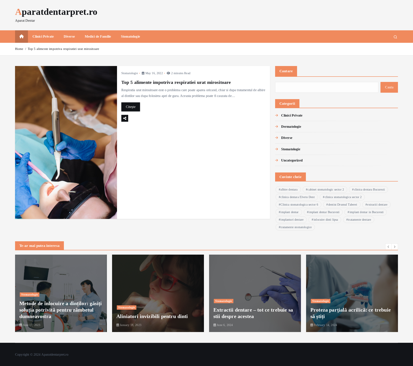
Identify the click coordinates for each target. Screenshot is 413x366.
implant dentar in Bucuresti (367, 212)
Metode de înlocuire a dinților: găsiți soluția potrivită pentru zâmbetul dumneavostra (60, 310)
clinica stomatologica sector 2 (343, 197)
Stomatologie (130, 36)
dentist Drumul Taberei (342, 204)
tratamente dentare (359, 219)
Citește (131, 107)
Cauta (389, 87)
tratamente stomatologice (296, 227)
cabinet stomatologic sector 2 (326, 189)
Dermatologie (291, 126)
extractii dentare (377, 204)
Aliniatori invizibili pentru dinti (152, 316)
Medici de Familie (98, 36)
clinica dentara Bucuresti (369, 189)
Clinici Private (43, 36)
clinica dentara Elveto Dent (297, 197)
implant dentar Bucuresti (324, 212)
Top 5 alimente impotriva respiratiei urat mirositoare (63, 49)
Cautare (286, 71)
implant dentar (289, 212)
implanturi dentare (292, 219)
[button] (388, 246)
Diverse (69, 36)
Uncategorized (292, 160)
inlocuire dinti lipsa (326, 219)
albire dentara (288, 189)
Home (19, 49)
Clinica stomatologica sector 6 (299, 204)
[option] (61, 293)
